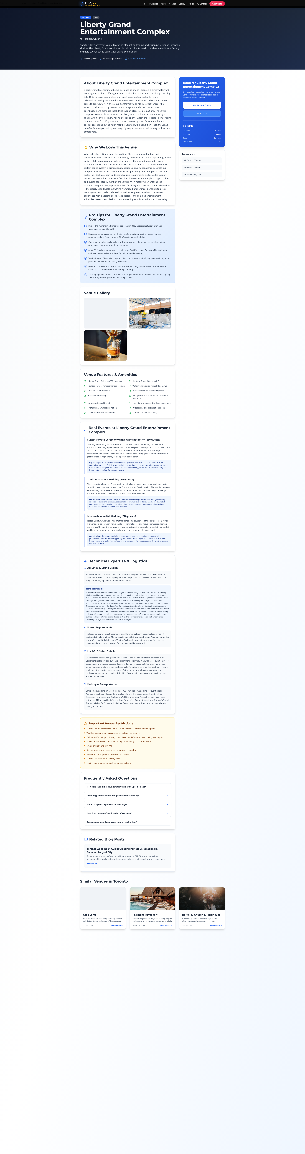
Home (144, 4)
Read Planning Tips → (194, 174)
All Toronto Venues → (193, 160)
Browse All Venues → (193, 167)
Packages (153, 4)
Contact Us (202, 113)
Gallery (182, 4)
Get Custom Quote (202, 105)
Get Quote (217, 4)
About (163, 4)
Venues (172, 4)
